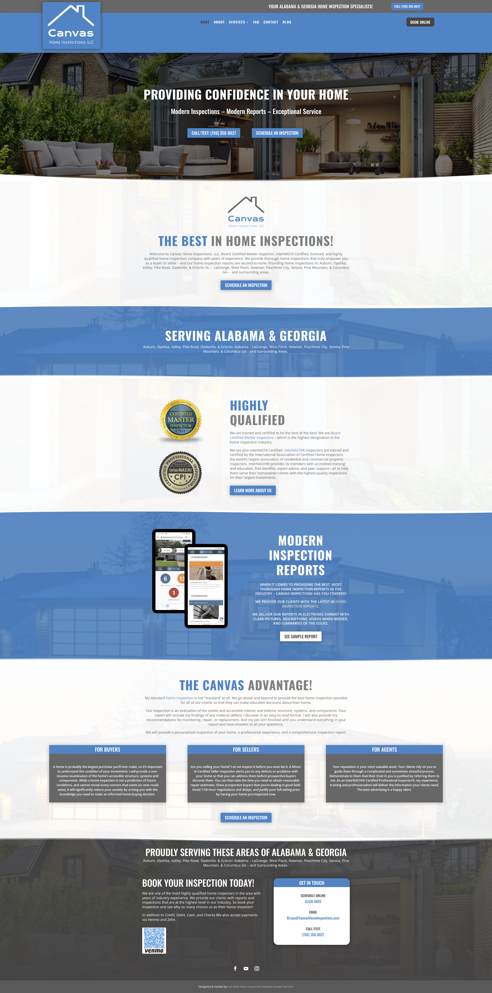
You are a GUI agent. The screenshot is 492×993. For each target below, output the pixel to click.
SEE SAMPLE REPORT (300, 636)
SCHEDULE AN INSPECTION (277, 133)
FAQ (256, 22)
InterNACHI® (294, 450)
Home (205, 22)
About (219, 22)
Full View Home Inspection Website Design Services (261, 986)
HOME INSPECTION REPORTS (314, 603)
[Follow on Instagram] (256, 968)
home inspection (179, 698)
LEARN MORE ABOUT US (253, 490)
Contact (270, 22)
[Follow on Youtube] (246, 968)
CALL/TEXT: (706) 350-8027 (214, 133)
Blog (287, 22)
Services (237, 22)
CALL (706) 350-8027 (407, 6)
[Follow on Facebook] (235, 968)
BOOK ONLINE (420, 22)
